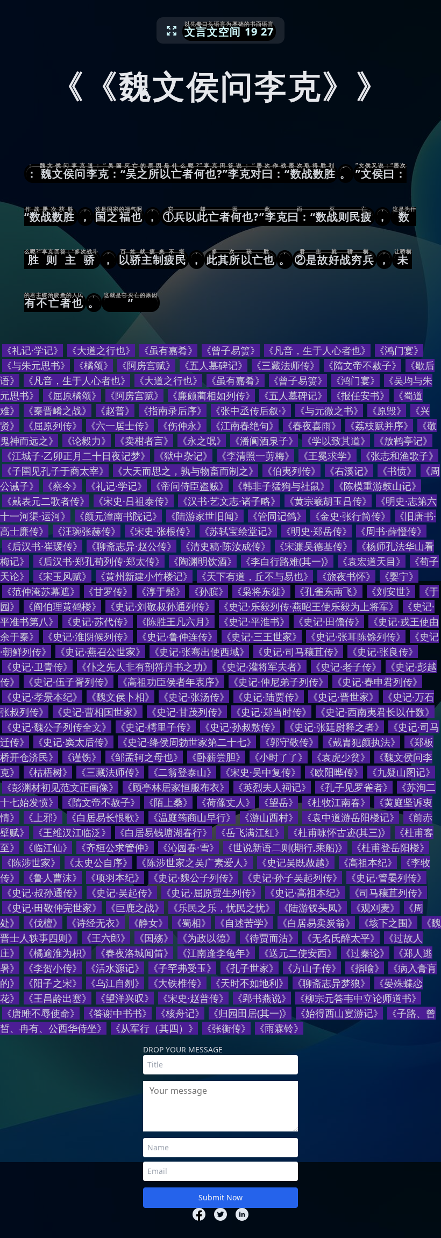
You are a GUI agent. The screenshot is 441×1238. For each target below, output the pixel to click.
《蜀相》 (191, 922)
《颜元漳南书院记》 (118, 516)
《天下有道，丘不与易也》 (255, 576)
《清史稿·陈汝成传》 (226, 546)
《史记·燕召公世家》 (100, 651)
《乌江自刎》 (115, 983)
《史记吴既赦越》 (296, 862)
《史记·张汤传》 (194, 696)
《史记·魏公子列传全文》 (56, 726)
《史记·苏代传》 (97, 621)
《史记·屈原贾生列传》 (211, 892)
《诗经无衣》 (96, 922)
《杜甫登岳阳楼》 (390, 847)
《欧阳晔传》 (334, 772)
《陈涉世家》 (31, 862)
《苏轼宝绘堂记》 (238, 531)
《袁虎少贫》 (341, 757)
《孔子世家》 (249, 967)
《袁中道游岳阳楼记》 (350, 817)
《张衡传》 (226, 1028)
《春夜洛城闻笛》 (134, 952)
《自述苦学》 (244, 922)
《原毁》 (386, 410)
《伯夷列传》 (291, 470)
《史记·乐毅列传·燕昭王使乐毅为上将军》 (309, 606)
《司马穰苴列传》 (388, 892)
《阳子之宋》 (53, 983)
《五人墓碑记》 (213, 365)
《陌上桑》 (168, 802)
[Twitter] (220, 1214)
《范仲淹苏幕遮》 (41, 591)
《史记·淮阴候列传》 (88, 636)
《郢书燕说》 (262, 998)
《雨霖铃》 (279, 1028)
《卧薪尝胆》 (216, 757)
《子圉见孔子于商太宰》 (55, 470)
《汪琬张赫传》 (86, 531)
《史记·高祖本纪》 (305, 892)
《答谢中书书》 (118, 1013)
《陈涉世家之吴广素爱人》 (195, 862)
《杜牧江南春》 (336, 802)
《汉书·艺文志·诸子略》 (229, 500)
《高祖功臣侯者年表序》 (171, 681)
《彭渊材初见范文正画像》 (60, 787)
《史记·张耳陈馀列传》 (356, 636)
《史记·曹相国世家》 (98, 711)
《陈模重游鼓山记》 (377, 485)
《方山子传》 (312, 967)
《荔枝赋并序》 (379, 425)
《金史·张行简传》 (350, 516)
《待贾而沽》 (269, 937)
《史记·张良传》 (382, 651)
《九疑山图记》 (401, 772)
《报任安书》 (360, 395)
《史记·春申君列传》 (377, 681)
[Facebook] (199, 1214)
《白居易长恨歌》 (105, 817)
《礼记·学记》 (32, 350)
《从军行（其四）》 (154, 1028)
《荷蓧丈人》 (226, 802)
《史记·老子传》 (346, 666)
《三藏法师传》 (285, 365)
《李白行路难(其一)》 (287, 561)
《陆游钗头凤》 (313, 907)
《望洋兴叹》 (125, 998)
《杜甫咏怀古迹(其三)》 (339, 832)
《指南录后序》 (173, 410)
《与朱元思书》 (36, 365)
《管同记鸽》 (277, 516)
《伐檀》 (43, 922)
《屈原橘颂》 (72, 395)
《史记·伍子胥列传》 (68, 681)
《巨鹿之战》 (135, 907)
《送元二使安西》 (298, 952)
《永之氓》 (201, 440)
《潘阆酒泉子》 (264, 440)
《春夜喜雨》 (312, 425)
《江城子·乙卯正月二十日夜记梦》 (76, 455)
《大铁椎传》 (177, 983)
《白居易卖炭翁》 (316, 922)
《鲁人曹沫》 (53, 877)
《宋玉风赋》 (62, 576)
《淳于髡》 (161, 591)
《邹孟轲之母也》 (144, 757)
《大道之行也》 (101, 350)
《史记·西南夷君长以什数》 (375, 711)
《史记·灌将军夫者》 (262, 666)
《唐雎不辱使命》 (41, 1013)
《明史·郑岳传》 (316, 531)
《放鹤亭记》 (403, 440)
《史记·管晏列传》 (386, 877)
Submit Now (220, 1197)
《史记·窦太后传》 (73, 741)
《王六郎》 (106, 937)
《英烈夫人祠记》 (272, 787)
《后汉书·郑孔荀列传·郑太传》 (99, 561)
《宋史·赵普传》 (193, 998)
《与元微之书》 (329, 410)
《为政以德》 (206, 937)
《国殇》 (153, 937)
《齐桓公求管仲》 (115, 847)
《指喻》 (364, 967)
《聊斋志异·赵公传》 (131, 546)
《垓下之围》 (388, 922)
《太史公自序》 (98, 862)
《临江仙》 (48, 847)
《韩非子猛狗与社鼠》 (281, 485)
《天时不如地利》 (249, 983)
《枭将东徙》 (261, 591)
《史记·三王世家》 (262, 636)
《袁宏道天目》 (372, 561)
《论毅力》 (86, 440)
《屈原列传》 (53, 425)
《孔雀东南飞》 (328, 591)
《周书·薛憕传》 (391, 531)
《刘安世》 (391, 591)
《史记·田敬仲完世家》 (52, 907)
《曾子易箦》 (231, 350)
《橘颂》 (93, 365)
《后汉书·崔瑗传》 (42, 546)
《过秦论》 (365, 952)
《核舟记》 (180, 1013)
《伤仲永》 (182, 425)
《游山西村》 (269, 817)
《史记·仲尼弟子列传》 (278, 681)
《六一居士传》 (120, 425)
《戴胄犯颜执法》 (361, 741)
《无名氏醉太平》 (341, 937)
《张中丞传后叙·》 (251, 410)
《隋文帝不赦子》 (362, 365)
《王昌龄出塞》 (57, 998)
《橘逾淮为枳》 (57, 952)
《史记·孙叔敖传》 (240, 726)
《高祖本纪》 (368, 862)
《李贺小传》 (53, 967)
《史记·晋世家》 (343, 696)
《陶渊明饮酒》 (203, 561)
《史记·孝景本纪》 (42, 696)
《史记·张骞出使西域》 (199, 651)
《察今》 (62, 485)
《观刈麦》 (375, 907)
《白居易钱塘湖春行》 (163, 832)
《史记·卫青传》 (37, 666)
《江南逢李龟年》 (216, 952)
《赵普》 (115, 410)
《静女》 (148, 922)
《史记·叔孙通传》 (42, 892)
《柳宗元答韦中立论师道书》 (358, 998)
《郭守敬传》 (289, 741)
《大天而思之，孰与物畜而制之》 (185, 470)
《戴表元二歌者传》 (45, 500)
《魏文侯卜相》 (120, 696)
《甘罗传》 (108, 591)
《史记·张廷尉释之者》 (334, 726)
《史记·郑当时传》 (271, 711)
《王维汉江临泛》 (72, 832)
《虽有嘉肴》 (168, 350)
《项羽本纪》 (115, 877)
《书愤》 (397, 470)
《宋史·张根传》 (160, 531)
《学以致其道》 (336, 440)
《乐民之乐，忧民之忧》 (221, 907)
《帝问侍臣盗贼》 (190, 485)
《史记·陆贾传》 (268, 696)
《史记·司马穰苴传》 (298, 651)
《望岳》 (278, 802)
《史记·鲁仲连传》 (177, 636)
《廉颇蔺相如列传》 (211, 395)
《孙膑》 (208, 591)
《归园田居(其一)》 (250, 1013)
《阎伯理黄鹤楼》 (62, 606)
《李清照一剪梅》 (255, 455)
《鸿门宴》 (399, 350)
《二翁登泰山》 (182, 772)
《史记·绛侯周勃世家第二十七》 (187, 741)
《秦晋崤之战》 (57, 410)
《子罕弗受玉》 (182, 967)
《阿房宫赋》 (146, 365)
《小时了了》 (279, 757)
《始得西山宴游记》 (339, 1013)
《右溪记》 (349, 470)
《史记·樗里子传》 (156, 726)
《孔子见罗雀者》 (354, 787)
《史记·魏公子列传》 (193, 877)
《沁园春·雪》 (188, 847)
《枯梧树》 (48, 772)
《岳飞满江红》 (250, 832)
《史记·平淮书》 (254, 621)
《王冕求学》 (327, 455)
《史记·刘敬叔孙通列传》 (160, 606)
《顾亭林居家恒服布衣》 (176, 787)
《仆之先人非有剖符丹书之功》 (144, 666)
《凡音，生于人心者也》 (317, 350)
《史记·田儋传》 (329, 621)
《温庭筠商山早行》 (192, 817)
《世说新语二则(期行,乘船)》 (285, 847)
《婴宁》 (399, 576)
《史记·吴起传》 (122, 892)
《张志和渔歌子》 (399, 455)
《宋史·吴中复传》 (260, 772)
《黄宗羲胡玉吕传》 (328, 500)
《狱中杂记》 (183, 455)
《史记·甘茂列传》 (187, 711)
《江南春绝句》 (245, 425)
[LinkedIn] (242, 1214)
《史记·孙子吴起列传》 (292, 877)
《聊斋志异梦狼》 (331, 983)
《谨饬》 (81, 757)
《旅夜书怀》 (346, 576)
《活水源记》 (115, 967)
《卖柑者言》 (144, 440)
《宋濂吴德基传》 (313, 546)
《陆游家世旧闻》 (205, 516)
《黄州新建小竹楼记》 (144, 576)
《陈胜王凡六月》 (176, 621)
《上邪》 (43, 817)
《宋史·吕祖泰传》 (134, 500)
